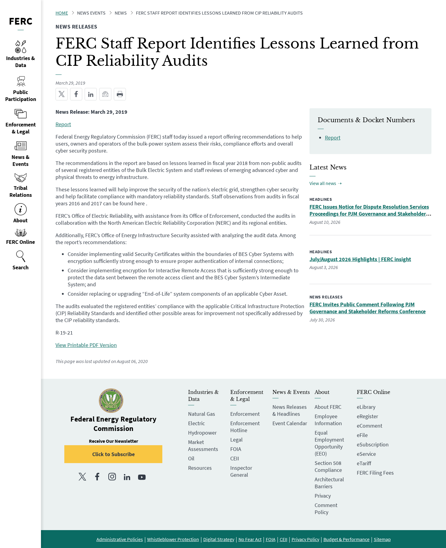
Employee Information (328, 420)
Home (62, 13)
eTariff (364, 463)
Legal (236, 439)
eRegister (367, 416)
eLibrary (366, 406)
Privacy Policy (305, 539)
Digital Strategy (218, 539)
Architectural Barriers (329, 483)
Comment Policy (326, 509)
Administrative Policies (119, 539)
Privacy (323, 495)
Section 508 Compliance (328, 466)
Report (63, 124)
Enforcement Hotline (245, 427)
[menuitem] (20, 260)
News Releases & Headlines (289, 410)
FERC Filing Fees (375, 472)
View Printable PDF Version (86, 344)
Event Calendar (289, 423)
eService (366, 453)
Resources (200, 467)
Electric (196, 423)
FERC (20, 21)
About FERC (328, 406)
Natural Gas (201, 413)
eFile (362, 435)
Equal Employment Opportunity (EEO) (329, 443)
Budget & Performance (346, 539)
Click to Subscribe (113, 454)
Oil (191, 458)
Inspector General (241, 471)
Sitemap (382, 539)
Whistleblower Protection (173, 539)
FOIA (235, 448)
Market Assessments (203, 445)
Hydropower (202, 432)
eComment (369, 425)
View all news (322, 183)
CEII (234, 458)
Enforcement (245, 413)
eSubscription (373, 444)
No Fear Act (250, 539)
